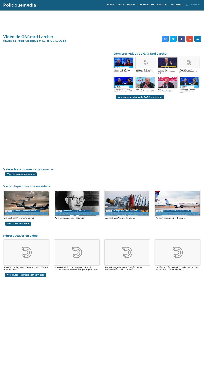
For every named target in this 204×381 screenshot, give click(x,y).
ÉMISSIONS (162, 5)
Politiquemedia (19, 5)
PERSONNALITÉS (147, 5)
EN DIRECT (132, 5)
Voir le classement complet (21, 174)
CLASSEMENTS (176, 5)
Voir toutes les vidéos (18, 224)
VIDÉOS (120, 5)
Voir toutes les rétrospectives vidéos (25, 275)
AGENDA (110, 5)
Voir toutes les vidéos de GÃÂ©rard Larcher (140, 97)
